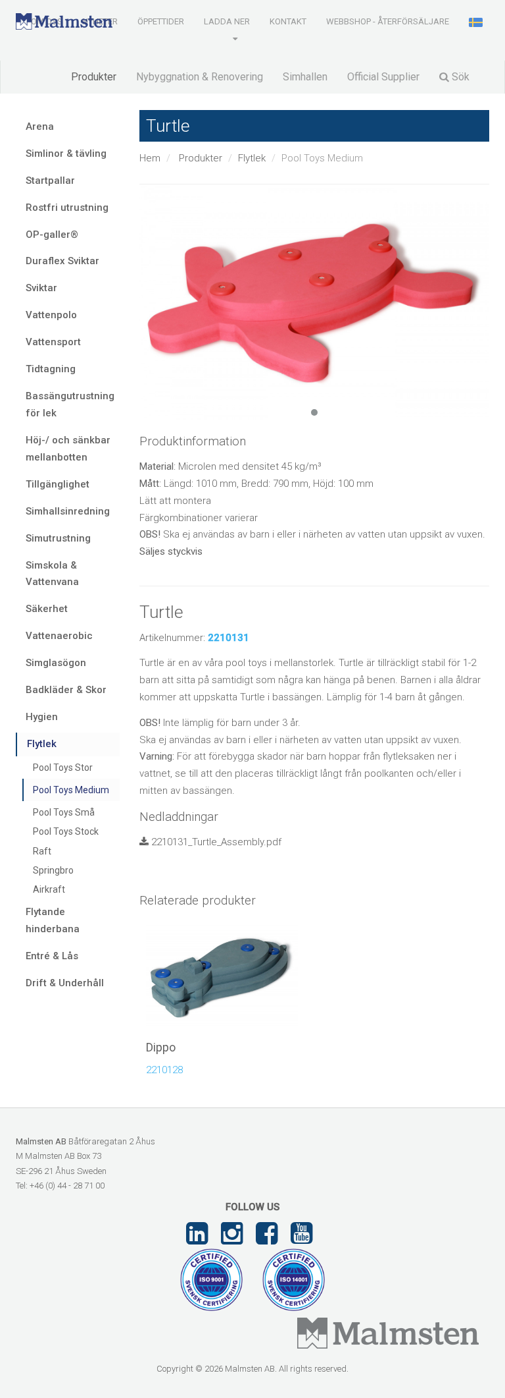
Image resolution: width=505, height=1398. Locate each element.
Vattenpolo (51, 315)
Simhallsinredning (68, 511)
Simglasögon (56, 663)
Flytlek (252, 158)
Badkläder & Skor (66, 690)
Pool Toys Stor (63, 767)
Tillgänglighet (57, 484)
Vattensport (53, 342)
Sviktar (41, 288)
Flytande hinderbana (53, 920)
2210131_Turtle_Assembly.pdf (215, 842)
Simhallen (305, 76)
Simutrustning (58, 538)
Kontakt (288, 21)
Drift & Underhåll (65, 983)
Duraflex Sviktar (62, 261)
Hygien (42, 717)
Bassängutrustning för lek (70, 404)
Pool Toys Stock (66, 831)
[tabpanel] (314, 303)
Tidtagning (51, 369)
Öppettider (160, 21)
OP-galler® (52, 234)
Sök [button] (459, 76)
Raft (42, 851)
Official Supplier (383, 76)
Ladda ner (227, 21)
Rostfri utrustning (67, 207)
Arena (40, 126)
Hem (149, 158)
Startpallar (50, 180)
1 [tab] (314, 412)
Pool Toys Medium (71, 790)
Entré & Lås (52, 956)
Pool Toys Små (64, 812)
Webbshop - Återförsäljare (387, 21)
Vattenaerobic (59, 636)
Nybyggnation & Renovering (199, 76)
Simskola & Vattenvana (52, 573)
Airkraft (49, 889)
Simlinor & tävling (66, 153)
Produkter (93, 76)
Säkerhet (47, 609)
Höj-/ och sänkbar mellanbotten (68, 448)
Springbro (53, 870)
